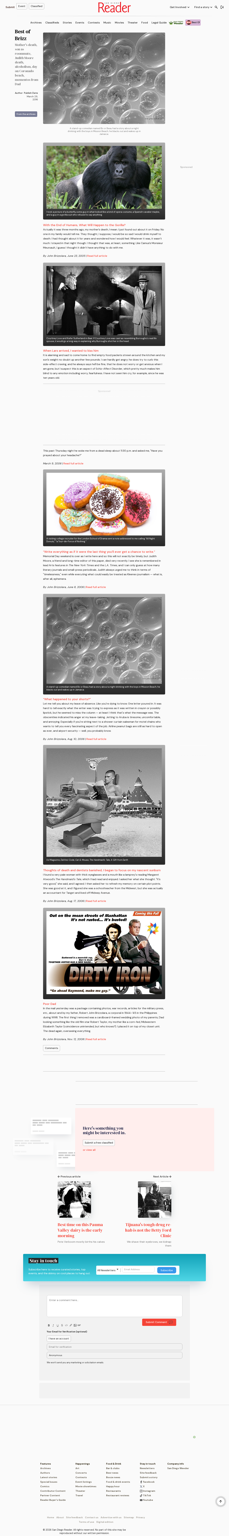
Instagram (148, 1490)
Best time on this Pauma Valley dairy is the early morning (80, 1230)
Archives (36, 22)
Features (45, 1463)
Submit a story (148, 1477)
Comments (51, 1048)
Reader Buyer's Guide (53, 1499)
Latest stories (48, 1477)
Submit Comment (156, 1322)
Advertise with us (111, 1517)
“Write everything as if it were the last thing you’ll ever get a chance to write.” (99, 552)
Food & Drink (113, 1463)
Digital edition (104, 1521)
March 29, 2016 (32, 98)
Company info (175, 1463)
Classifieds (52, 22)
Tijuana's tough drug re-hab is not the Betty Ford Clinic (148, 1230)
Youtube (147, 1499)
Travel (79, 1495)
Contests (94, 22)
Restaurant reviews (117, 1495)
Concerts (81, 1472)
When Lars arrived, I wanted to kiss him (71, 351)
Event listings (83, 1481)
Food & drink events (118, 1481)
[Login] (221, 7)
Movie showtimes (85, 1486)
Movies (119, 22)
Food (144, 22)
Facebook (148, 1481)
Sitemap (129, 1517)
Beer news (112, 1472)
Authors (45, 1472)
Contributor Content (53, 1490)
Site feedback (148, 1472)
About (60, 1517)
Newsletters (147, 1468)
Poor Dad (49, 1004)
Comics (44, 1486)
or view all (89, 1150)
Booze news (113, 1477)
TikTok (146, 1495)
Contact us (91, 1517)
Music (107, 22)
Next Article (160, 1176)
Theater (133, 22)
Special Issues (48, 1481)
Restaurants (113, 1490)
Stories (67, 22)
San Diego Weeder (178, 1468)
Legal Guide (159, 22)
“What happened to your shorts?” (67, 699)
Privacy (140, 1517)
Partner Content (50, 1495)
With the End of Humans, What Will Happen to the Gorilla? (84, 225)
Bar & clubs (113, 1468)
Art (77, 1468)
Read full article (97, 256)
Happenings (82, 1463)
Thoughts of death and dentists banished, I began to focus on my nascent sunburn (102, 870)
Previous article (70, 1176)
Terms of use (86, 1521)
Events (79, 22)
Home (50, 1517)
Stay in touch (148, 1463)
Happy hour (113, 1486)
